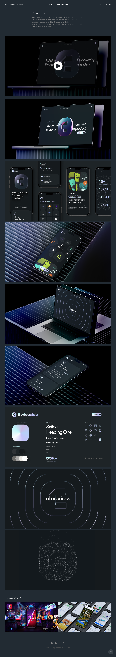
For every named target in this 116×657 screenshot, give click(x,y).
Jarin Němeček (58, 4)
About (12, 4)
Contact (20, 4)
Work (6, 4)
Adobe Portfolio (63, 648)
